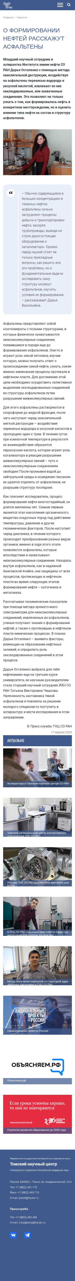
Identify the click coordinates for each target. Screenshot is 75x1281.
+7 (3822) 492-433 (26, 1217)
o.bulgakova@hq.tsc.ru (32, 1222)
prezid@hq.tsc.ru (29, 1197)
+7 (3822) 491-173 (26, 1187)
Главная (8, 17)
